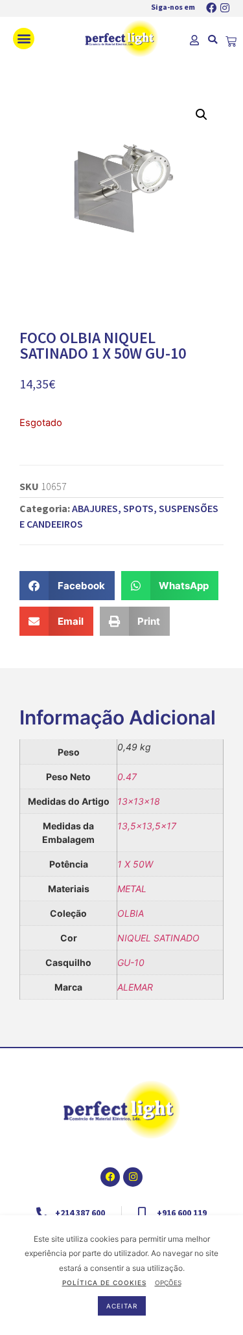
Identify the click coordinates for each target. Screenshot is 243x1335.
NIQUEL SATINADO (158, 937)
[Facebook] (211, 8)
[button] (23, 38)
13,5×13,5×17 (146, 825)
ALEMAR (135, 987)
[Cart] (231, 41)
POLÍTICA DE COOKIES (104, 1282)
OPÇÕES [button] (168, 1282)
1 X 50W (135, 863)
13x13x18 (138, 801)
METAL (131, 888)
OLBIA (130, 913)
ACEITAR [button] (121, 1306)
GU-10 (131, 962)
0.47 (127, 776)
